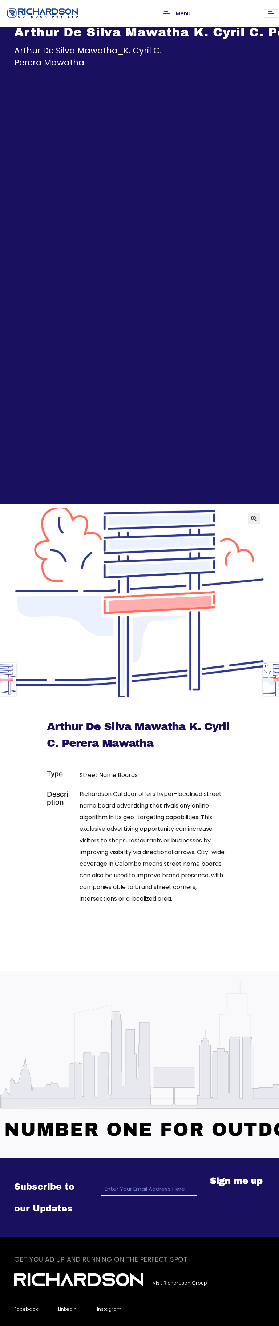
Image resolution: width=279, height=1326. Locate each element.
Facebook (26, 1309)
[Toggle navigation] (271, 13)
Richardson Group (185, 1282)
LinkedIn (67, 1309)
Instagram (109, 1309)
